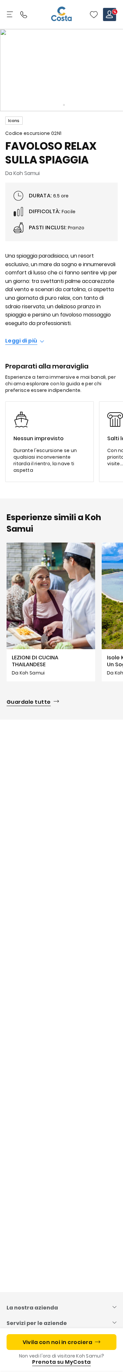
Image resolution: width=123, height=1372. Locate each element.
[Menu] (10, 14)
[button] (94, 14)
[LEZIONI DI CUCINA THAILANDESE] (51, 612)
